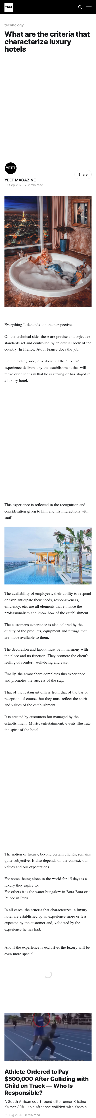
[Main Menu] (89, 7)
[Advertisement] (48, 106)
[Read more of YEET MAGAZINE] (10, 168)
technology (14, 25)
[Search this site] (80, 7)
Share (83, 174)
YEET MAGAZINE (20, 180)
